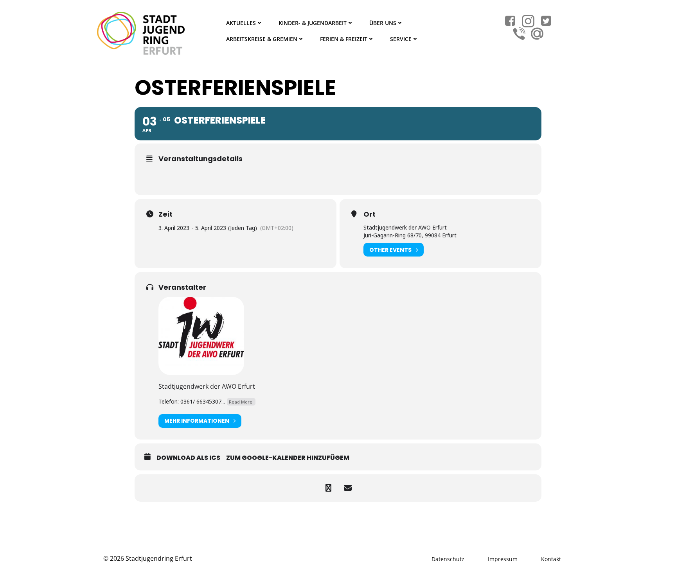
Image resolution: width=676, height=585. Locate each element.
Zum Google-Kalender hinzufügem (287, 457)
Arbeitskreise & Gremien (261, 39)
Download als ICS (188, 457)
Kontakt (551, 559)
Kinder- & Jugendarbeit (313, 23)
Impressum (503, 559)
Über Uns (382, 23)
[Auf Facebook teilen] (328, 488)
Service (401, 39)
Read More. (241, 402)
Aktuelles (241, 23)
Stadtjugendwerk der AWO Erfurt (206, 386)
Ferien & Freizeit (343, 39)
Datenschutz (447, 559)
